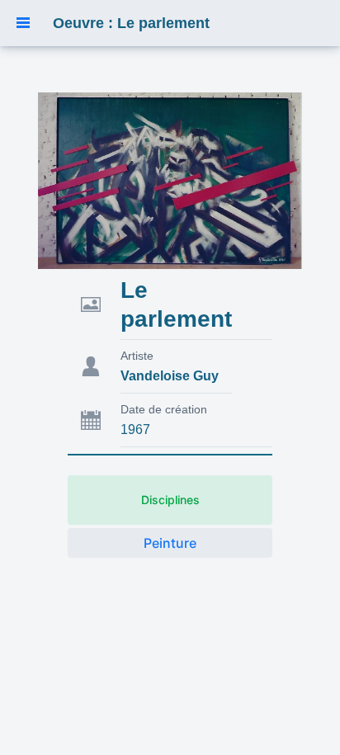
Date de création (163, 409)
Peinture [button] (170, 543)
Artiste (136, 355)
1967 (135, 429)
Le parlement (176, 304)
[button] (23, 23)
